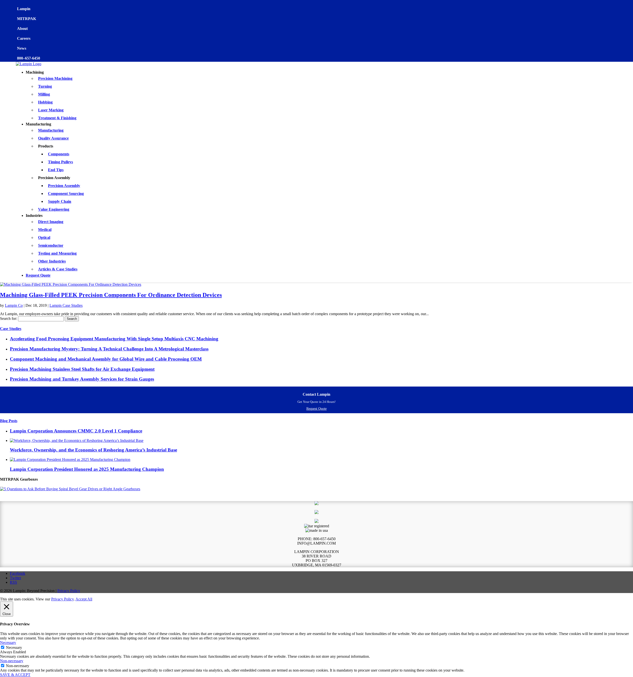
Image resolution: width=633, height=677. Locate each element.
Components (58, 154)
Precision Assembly (64, 186)
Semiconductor (50, 245)
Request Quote (38, 275)
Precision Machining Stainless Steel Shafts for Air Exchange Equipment (82, 369)
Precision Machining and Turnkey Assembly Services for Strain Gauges (82, 379)
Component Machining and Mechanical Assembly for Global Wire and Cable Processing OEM (106, 359)
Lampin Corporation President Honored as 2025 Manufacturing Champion (87, 469)
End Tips (56, 170)
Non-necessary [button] (11, 661)
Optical (44, 237)
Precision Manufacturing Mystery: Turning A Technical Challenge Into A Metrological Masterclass (109, 348)
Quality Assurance (53, 138)
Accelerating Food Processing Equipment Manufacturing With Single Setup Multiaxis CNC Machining (114, 338)
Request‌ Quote (316, 408)
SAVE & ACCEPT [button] (15, 675)
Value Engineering (53, 209)
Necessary (14, 647)
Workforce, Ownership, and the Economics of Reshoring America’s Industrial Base (93, 449)
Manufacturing (51, 130)
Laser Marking (51, 110)
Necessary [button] (8, 642)
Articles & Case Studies (57, 269)
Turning (45, 86)
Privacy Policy (68, 591)
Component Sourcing (66, 193)
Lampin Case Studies (66, 305)
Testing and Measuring (57, 253)
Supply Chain (59, 201)
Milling (44, 94)
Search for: (8, 318)
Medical (44, 229)
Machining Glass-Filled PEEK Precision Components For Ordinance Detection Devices (111, 295)
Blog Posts (8, 421)
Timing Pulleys (60, 162)
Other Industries (52, 261)
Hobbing (45, 102)
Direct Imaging (50, 222)
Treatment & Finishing (57, 118)
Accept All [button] (83, 599)
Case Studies (10, 329)
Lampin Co (14, 305)
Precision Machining (55, 78)
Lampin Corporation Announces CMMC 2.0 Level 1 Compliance (76, 430)
